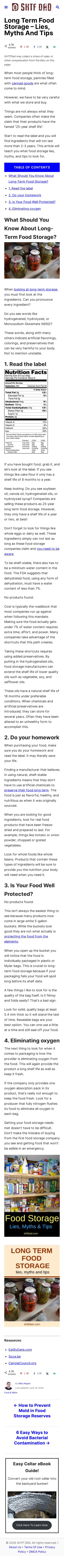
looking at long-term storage (35, 289)
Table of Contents (32, 167)
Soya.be (15, 1356)
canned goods (22, 83)
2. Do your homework (25, 195)
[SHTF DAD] (31, 7)
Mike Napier (24, 1383)
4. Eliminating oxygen (25, 208)
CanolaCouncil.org (22, 1363)
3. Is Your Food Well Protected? (32, 202)
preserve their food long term (26, 790)
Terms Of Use (33, 1547)
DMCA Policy (37, 1551)
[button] (32, 1525)
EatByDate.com (20, 1349)
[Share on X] (46, 46)
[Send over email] (53, 46)
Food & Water (10, 1392)
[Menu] (6, 7)
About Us (15, 1547)
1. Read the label (21, 188)
